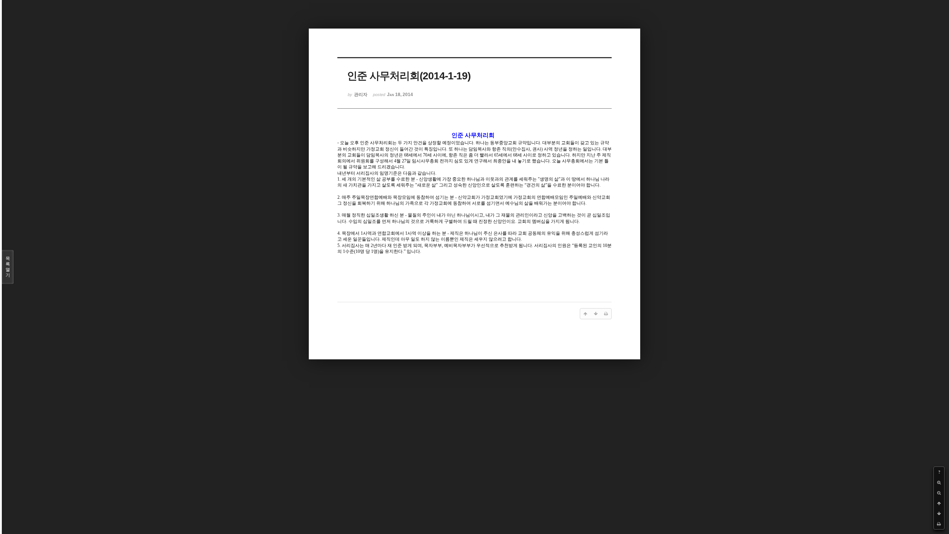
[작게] (939, 493)
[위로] (939, 503)
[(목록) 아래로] (939, 513)
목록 (8, 267)
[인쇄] (939, 524)
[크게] (939, 482)
